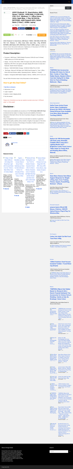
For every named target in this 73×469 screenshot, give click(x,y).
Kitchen (59, 387)
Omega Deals (16, 25)
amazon (9, 137)
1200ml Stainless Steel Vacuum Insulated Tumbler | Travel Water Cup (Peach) (60, 264)
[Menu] (3, 2)
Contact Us (4, 461)
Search (51, 5)
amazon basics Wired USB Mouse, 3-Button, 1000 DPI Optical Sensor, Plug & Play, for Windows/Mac (60, 44)
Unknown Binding (11, 7)
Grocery (59, 436)
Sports (59, 362)
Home (4, 7)
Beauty (59, 319)
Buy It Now (42, 35)
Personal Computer (61, 372)
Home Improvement (62, 333)
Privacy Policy (10, 461)
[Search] (69, 2)
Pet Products (60, 379)
